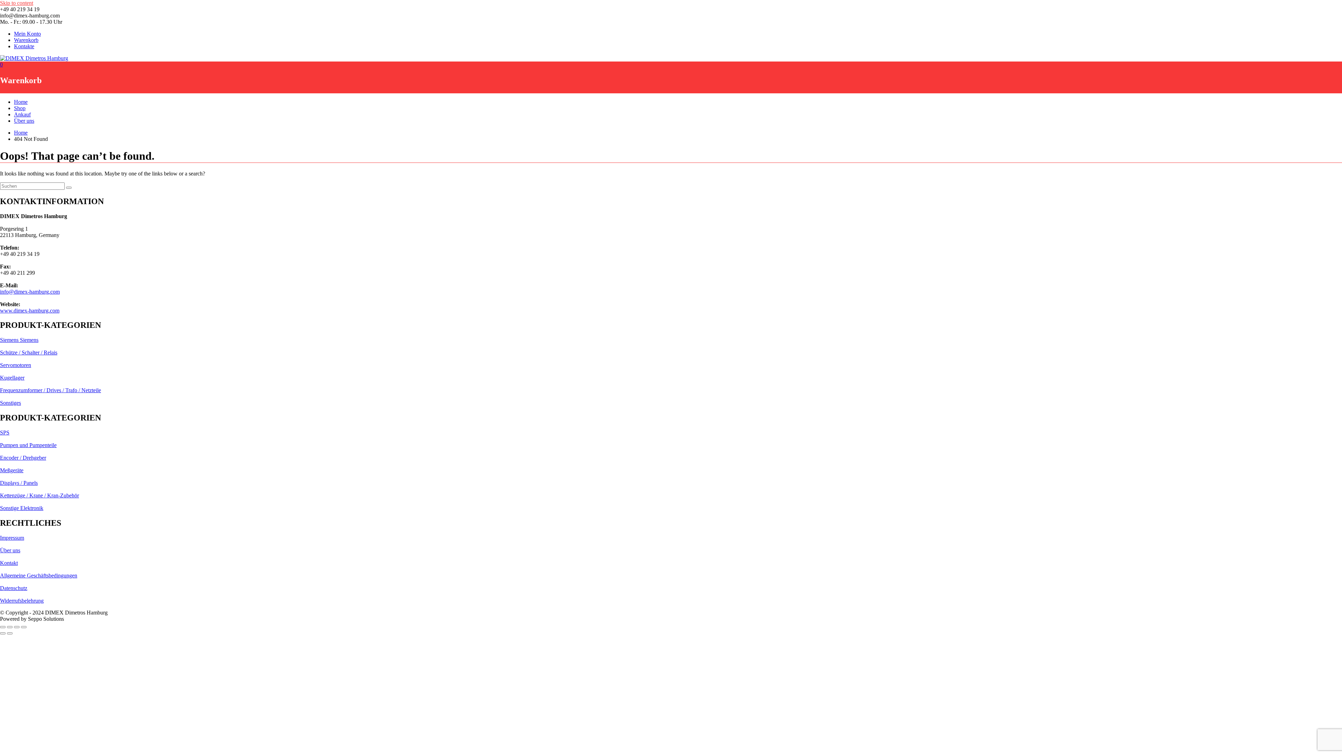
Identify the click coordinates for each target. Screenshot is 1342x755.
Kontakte (24, 46)
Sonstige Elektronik (21, 508)
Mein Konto (27, 34)
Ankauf (22, 114)
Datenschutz (13, 588)
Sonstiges (10, 403)
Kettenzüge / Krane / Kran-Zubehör (39, 495)
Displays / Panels (19, 483)
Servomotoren (15, 365)
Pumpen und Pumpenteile (28, 445)
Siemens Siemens (19, 340)
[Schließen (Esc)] (24, 627)
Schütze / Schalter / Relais (28, 352)
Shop (20, 108)
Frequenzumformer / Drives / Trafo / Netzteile (50, 390)
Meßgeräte (11, 470)
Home (21, 102)
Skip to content (16, 3)
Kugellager (12, 378)
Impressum (12, 538)
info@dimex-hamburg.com (30, 292)
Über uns (24, 121)
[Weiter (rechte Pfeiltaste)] (10, 633)
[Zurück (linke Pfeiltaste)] (3, 633)
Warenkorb (26, 40)
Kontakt (9, 563)
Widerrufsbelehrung (22, 601)
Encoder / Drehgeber (23, 458)
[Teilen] (17, 627)
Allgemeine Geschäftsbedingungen (38, 575)
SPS (4, 433)
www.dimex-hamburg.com (29, 311)
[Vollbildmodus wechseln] (10, 627)
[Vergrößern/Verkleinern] (3, 627)
